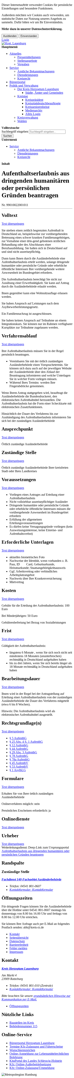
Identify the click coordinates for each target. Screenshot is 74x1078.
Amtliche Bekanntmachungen (35, 71)
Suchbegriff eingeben (15, 131)
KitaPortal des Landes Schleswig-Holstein (35, 1060)
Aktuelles (15, 53)
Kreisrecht (23, 78)
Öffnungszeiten (19, 1006)
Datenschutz (17, 941)
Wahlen (22, 121)
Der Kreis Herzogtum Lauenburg (38, 89)
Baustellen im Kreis (21, 1022)
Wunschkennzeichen (22, 1050)
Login (5, 39)
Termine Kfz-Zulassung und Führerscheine (36, 1046)
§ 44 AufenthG (18, 748)
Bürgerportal (17, 82)
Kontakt (14, 934)
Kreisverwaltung (27, 117)
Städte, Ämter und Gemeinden (44, 92)
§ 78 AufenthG (18, 756)
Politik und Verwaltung (23, 85)
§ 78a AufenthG (19, 759)
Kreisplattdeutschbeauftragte (43, 103)
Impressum (16, 951)
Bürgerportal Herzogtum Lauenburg (31, 1043)
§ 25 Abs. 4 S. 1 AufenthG (26, 741)
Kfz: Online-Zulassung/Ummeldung (31, 1068)
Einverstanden (29, 36)
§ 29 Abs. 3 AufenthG (23, 752)
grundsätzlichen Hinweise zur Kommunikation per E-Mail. (36, 997)
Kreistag (22, 96)
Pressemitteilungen (29, 57)
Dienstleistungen (27, 75)
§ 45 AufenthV (18, 763)
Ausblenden (10, 36)
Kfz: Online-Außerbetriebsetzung (30, 1064)
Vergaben (23, 64)
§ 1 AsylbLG (17, 770)
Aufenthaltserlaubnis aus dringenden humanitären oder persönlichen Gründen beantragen (35, 852)
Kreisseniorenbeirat (37, 107)
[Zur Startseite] (14, 43)
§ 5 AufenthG (18, 738)
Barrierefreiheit (18, 944)
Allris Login (32, 114)
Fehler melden (18, 948)
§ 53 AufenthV (18, 766)
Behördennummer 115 (23, 1026)
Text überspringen (13, 223)
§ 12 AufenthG (18, 745)
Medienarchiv (33, 110)
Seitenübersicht (18, 937)
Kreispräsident (34, 99)
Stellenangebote (27, 60)
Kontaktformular (31, 889)
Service (14, 67)
